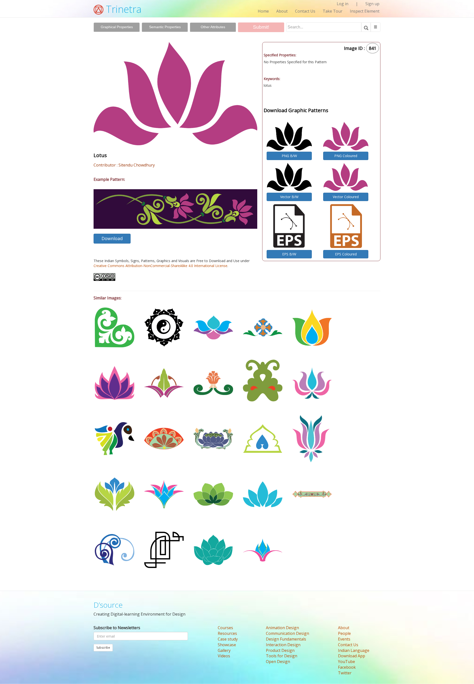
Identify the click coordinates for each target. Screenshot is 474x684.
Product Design (280, 650)
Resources (227, 633)
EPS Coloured (346, 254)
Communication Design (287, 633)
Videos (224, 656)
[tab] (116, 27)
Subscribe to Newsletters (117, 627)
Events (344, 639)
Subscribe (103, 647)
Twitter (345, 673)
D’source (108, 605)
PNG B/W (289, 155)
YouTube (346, 661)
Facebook (347, 667)
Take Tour (332, 11)
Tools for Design (281, 656)
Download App (351, 656)
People (344, 633)
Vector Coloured (346, 196)
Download (112, 238)
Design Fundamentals (286, 639)
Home (263, 11)
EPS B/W (289, 254)
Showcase (227, 644)
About (282, 11)
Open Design (278, 661)
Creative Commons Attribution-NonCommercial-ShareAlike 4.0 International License (160, 265)
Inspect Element (364, 11)
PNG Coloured (345, 155)
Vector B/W (289, 196)
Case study (228, 639)
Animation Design (282, 627)
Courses (225, 627)
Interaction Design (283, 644)
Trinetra (122, 9)
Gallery (224, 650)
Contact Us (305, 11)
